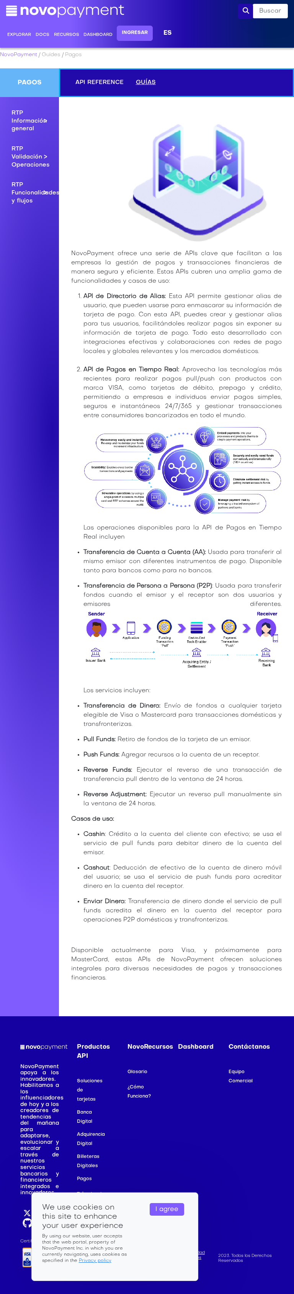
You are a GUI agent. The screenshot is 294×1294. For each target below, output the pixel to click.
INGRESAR (135, 33)
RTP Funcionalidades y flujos (29, 192)
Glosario (137, 1072)
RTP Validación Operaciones (29, 156)
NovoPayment (18, 54)
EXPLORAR (19, 35)
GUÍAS (146, 82)
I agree (166, 1210)
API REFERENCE (99, 82)
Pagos (84, 1179)
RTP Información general (29, 120)
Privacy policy (95, 1260)
